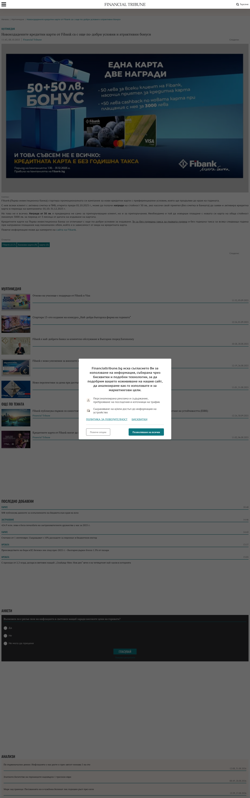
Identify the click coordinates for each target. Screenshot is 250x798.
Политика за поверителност (106, 419)
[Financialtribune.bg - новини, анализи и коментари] (125, 4)
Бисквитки (139, 419)
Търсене (244, 4)
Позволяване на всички (146, 432)
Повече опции (98, 432)
